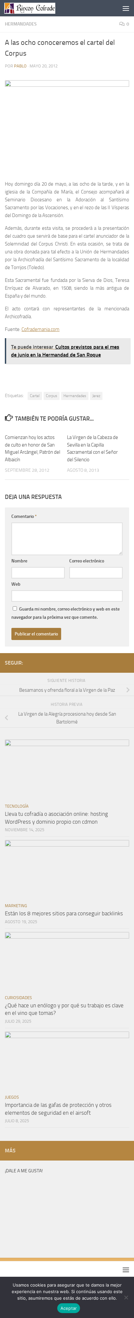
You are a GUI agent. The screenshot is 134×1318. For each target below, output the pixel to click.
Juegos (12, 1097)
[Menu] (126, 8)
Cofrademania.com (40, 329)
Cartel (35, 396)
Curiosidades (18, 997)
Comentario (24, 516)
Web (15, 584)
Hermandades (21, 24)
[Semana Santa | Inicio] (38, 8)
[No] (126, 1297)
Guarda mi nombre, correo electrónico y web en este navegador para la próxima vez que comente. (65, 613)
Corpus (51, 396)
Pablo (20, 66)
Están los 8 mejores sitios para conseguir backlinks (64, 913)
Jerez (96, 396)
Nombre (19, 561)
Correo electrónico (86, 561)
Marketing (16, 905)
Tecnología (17, 806)
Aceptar (68, 1308)
